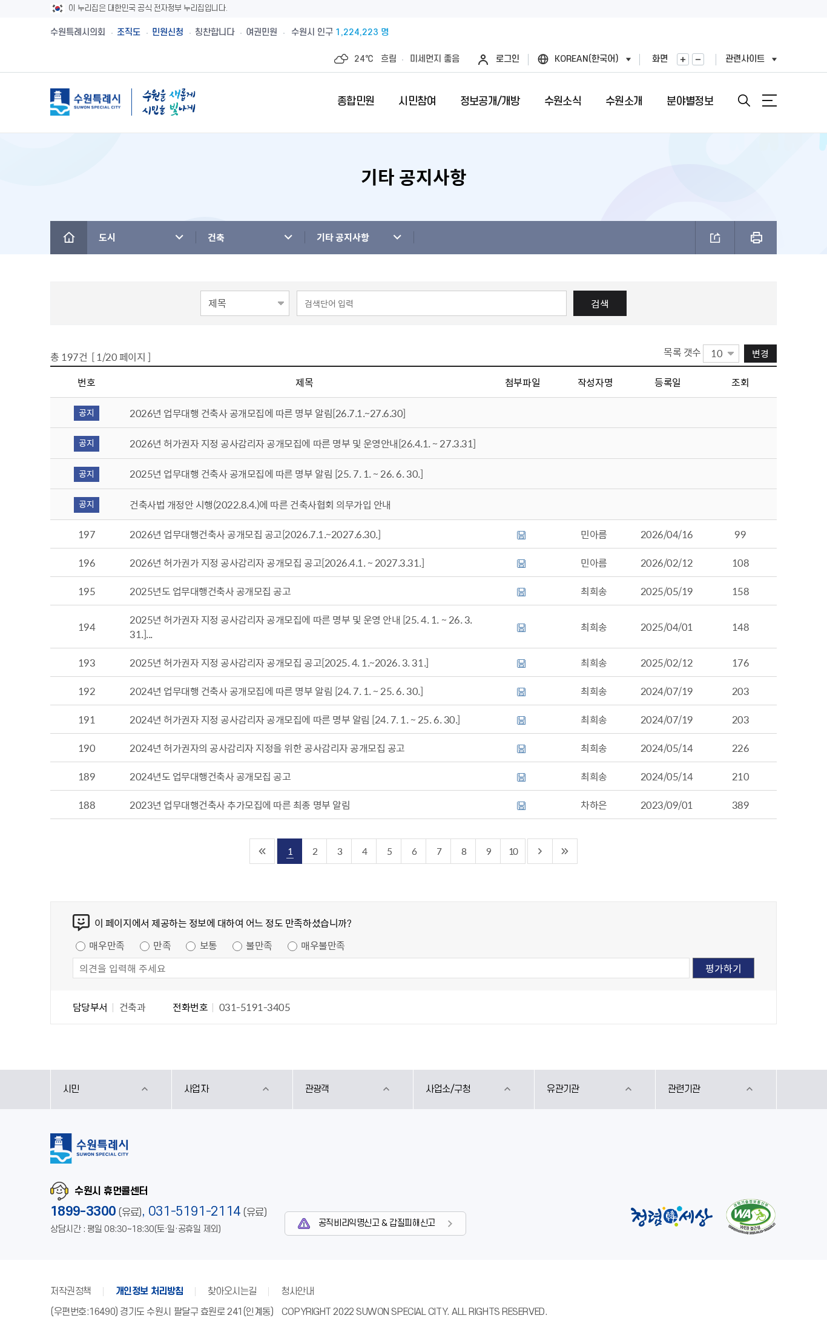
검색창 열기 (744, 100)
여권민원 (261, 32)
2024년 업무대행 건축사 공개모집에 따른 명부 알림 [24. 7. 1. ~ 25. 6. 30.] (276, 691)
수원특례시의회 (77, 32)
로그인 (507, 59)
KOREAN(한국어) (587, 59)
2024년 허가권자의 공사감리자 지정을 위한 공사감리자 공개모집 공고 (267, 747)
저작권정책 (70, 1291)
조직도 (128, 32)
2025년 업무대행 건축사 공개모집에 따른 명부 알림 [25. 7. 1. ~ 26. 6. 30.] (276, 473)
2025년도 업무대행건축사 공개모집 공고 (210, 591)
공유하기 (715, 237)
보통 (208, 945)
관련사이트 (745, 59)
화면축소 (698, 59)
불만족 (259, 945)
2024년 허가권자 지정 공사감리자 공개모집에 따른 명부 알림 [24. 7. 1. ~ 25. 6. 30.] (295, 719)
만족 (162, 945)
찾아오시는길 (232, 1291)
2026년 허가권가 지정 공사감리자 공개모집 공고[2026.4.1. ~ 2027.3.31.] (277, 562)
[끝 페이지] (565, 851)
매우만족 (106, 945)
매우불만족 (323, 945)
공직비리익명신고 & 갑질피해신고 (376, 1223)
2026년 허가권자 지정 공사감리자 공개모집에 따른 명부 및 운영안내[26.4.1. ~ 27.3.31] (303, 443)
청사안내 (297, 1291)
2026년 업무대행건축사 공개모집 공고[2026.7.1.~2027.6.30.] (255, 534)
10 (513, 851)
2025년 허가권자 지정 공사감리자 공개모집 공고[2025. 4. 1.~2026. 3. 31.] (279, 662)
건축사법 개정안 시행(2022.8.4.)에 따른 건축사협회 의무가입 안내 (260, 504)
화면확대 (683, 59)
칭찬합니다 (214, 32)
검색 (600, 303)
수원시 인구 (340, 32)
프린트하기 (756, 237)
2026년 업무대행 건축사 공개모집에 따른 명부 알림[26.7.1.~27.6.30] (268, 413)
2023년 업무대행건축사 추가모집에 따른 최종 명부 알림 (240, 804)
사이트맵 (769, 100)
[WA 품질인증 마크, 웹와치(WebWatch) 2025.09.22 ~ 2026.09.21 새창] (751, 1216)
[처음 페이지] (262, 851)
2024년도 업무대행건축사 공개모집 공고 (210, 776)
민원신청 (167, 32)
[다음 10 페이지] (540, 851)
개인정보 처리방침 (149, 1291)
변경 (760, 353)
